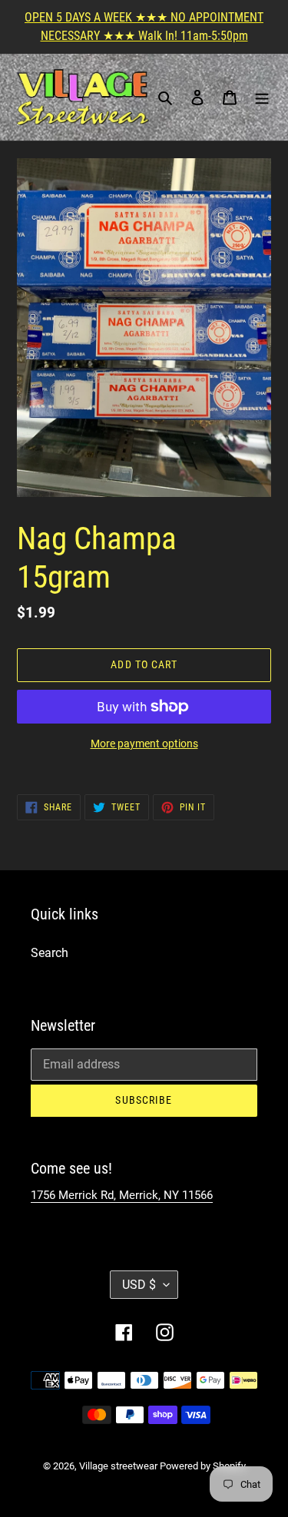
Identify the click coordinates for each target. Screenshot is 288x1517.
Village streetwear (119, 1466)
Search (49, 953)
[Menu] (262, 97)
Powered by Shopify (203, 1466)
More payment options (144, 743)
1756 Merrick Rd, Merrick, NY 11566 (122, 1195)
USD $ (139, 1284)
